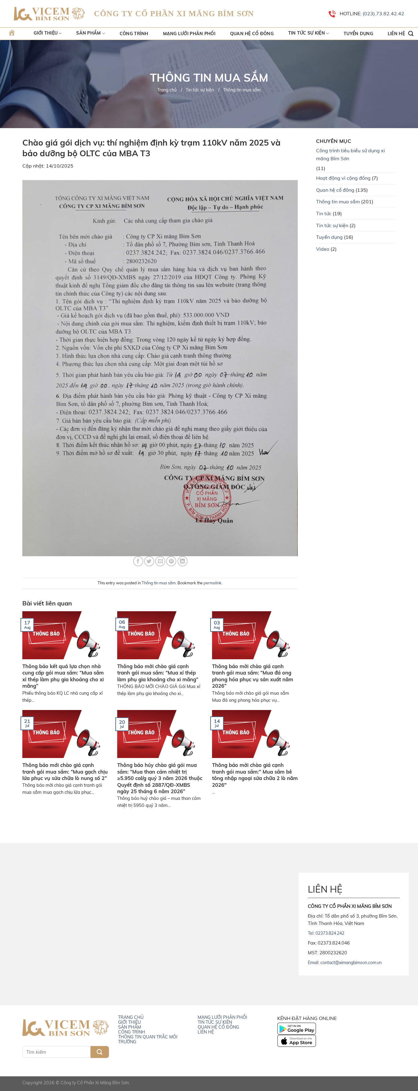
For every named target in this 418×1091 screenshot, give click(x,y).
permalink (212, 582)
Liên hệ (396, 33)
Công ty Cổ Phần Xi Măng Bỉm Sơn (95, 1082)
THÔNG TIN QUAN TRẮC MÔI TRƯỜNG (147, 1039)
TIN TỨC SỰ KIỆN (215, 1022)
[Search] (410, 34)
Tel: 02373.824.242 (326, 933)
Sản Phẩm (88, 33)
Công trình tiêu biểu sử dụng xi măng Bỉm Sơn (350, 154)
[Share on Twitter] (149, 561)
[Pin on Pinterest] (171, 561)
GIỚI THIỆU (129, 1022)
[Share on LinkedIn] (182, 561)
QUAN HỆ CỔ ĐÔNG (218, 1027)
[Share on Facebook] (138, 561)
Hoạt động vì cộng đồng (343, 178)
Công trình (134, 33)
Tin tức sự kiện (306, 33)
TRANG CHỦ (131, 1017)
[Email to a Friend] (160, 561)
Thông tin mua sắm (159, 582)
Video (322, 249)
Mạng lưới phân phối (189, 33)
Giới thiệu (46, 33)
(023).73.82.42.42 (382, 13)
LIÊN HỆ (206, 1032)
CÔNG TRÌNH (131, 1032)
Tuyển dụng (358, 33)
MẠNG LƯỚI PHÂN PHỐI (222, 1017)
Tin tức (323, 213)
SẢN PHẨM (129, 1027)
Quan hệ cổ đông (252, 33)
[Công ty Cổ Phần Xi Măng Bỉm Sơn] (49, 14)
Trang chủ (167, 90)
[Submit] (100, 1052)
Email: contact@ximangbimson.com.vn (345, 962)
